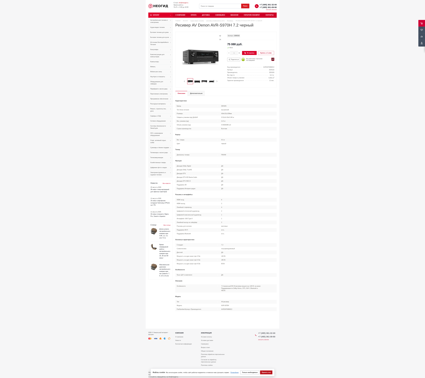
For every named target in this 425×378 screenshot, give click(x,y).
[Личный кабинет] (421, 43)
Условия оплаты (206, 337)
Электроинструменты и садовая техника (158, 174)
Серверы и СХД (155, 116)
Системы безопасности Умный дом (158, 127)
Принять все (266, 372)
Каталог (156, 15)
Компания (179, 333)
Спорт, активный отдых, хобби (158, 141)
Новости (178, 340)
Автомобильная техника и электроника (159, 21)
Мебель (153, 66)
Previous (184, 81)
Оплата (193, 15)
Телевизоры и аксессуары (159, 152)
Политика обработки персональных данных (213, 355)
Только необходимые (250, 372)
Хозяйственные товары (158, 162)
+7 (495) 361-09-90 (268, 7)
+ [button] (239, 53)
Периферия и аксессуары (158, 89)
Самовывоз (220, 15)
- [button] (228, 53)
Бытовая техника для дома (159, 32)
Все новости (166, 183)
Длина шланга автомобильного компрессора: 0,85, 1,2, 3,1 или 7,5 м (164, 233)
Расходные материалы (158, 104)
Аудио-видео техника (157, 27)
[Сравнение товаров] (421, 36)
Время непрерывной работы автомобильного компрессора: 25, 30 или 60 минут (164, 251)
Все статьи (167, 225)
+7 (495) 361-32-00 (268, 5)
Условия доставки (207, 340)
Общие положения (207, 351)
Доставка (206, 15)
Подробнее (234, 372)
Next (216, 81)
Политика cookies (207, 365)
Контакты (270, 15)
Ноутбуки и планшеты (157, 76)
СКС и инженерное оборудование (156, 134)
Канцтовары (154, 49)
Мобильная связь (156, 71)
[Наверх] (422, 327)
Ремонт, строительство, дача (158, 110)
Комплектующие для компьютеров (157, 56)
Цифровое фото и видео (158, 167)
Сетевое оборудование (158, 121)
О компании (180, 15)
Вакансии (234, 15)
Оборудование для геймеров (156, 83)
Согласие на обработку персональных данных (208, 361)
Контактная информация (183, 344)
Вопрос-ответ (205, 347)
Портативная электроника (159, 94)
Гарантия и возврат (252, 15)
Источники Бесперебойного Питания (159, 43)
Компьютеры (154, 62)
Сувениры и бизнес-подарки (159, 147)
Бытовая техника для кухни (159, 37)
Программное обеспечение (159, 99)
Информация (206, 333)
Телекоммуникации (156, 157)
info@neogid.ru (183, 3)
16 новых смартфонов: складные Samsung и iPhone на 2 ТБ (160, 203)
